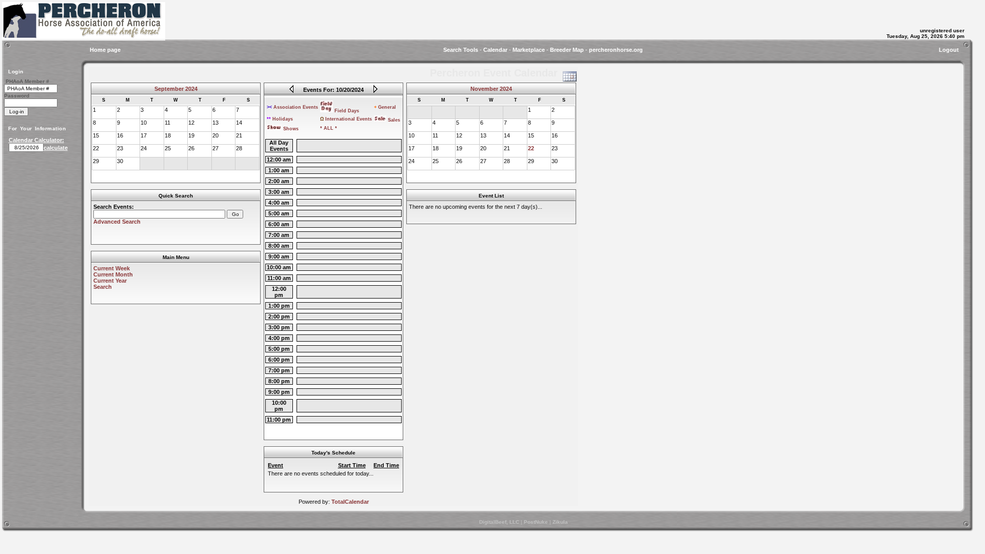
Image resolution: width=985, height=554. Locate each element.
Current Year (110, 281)
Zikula (560, 522)
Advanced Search (117, 222)
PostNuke (536, 522)
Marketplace (529, 50)
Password (16, 95)
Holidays (280, 119)
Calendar (495, 50)
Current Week (111, 268)
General (385, 107)
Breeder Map (567, 50)
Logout (949, 50)
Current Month (113, 274)
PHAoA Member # (27, 81)
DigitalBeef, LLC (499, 522)
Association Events (292, 107)
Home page (105, 50)
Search (102, 287)
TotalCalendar (350, 502)
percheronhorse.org (616, 50)
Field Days (346, 110)
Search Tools (460, 50)
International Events (346, 119)
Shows (291, 128)
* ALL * (328, 128)
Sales (394, 120)
